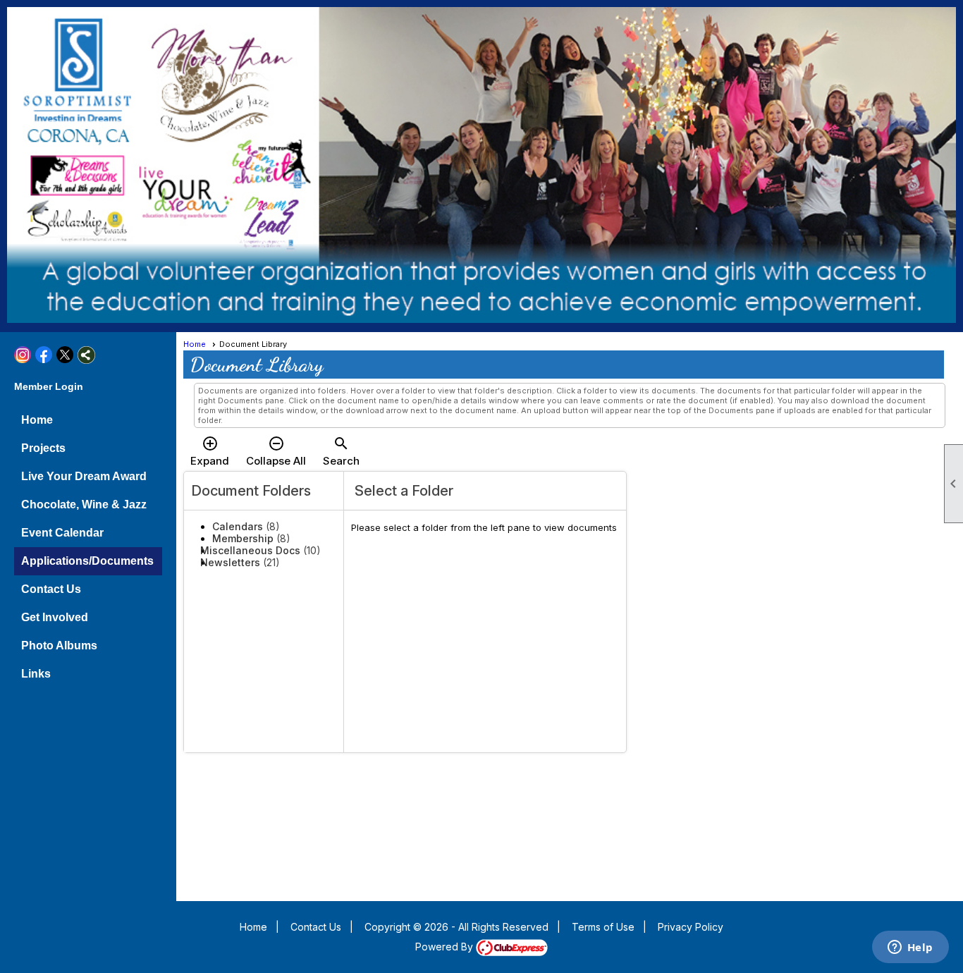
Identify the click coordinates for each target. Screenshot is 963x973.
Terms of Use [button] (603, 927)
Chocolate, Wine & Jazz (84, 504)
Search (341, 451)
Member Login (48, 386)
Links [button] (36, 674)
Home (37, 420)
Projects (43, 448)
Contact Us (51, 589)
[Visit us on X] (65, 355)
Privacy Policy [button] (690, 927)
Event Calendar (62, 533)
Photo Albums (59, 645)
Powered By (445, 947)
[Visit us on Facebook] (44, 355)
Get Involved (54, 617)
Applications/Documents (87, 561)
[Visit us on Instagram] (23, 355)
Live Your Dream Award (84, 476)
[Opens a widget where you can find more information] (910, 948)
